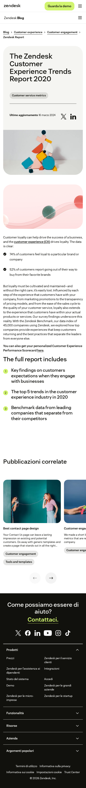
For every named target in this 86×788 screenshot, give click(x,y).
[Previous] (35, 578)
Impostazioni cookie (49, 772)
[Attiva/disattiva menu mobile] (80, 6)
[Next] (51, 578)
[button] (39, 650)
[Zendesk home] (12, 6)
